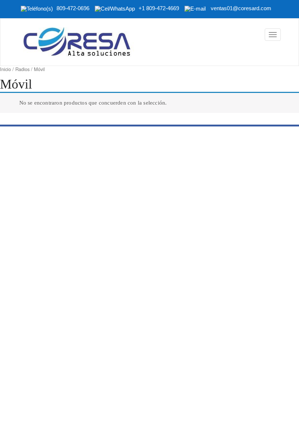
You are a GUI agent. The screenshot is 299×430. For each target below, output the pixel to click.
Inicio (5, 69)
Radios (22, 69)
